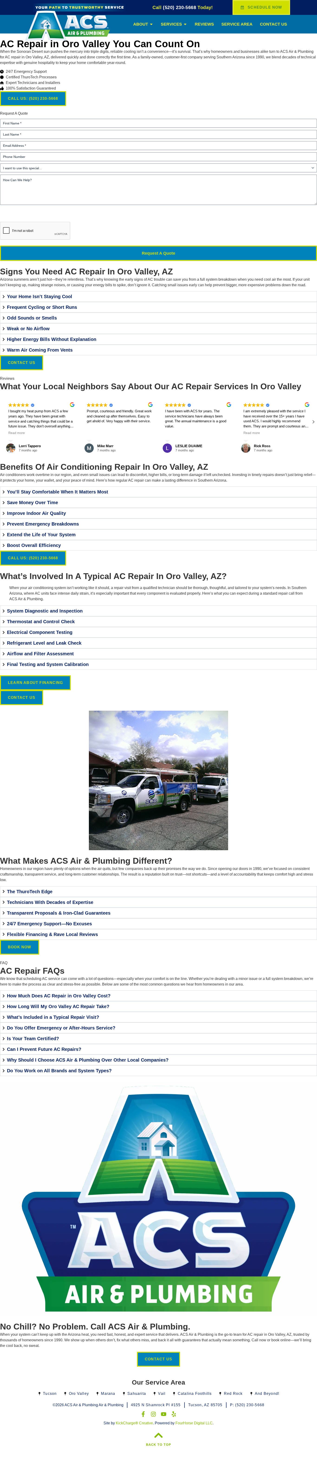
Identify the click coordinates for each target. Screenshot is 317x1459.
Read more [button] (16, 433)
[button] (313, 421)
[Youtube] (163, 1414)
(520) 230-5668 (182, 7)
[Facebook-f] (143, 1414)
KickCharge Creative (134, 1423)
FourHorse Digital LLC (194, 1423)
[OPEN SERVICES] (185, 24)
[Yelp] (174, 1414)
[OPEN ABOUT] (151, 24)
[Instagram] (153, 1414)
